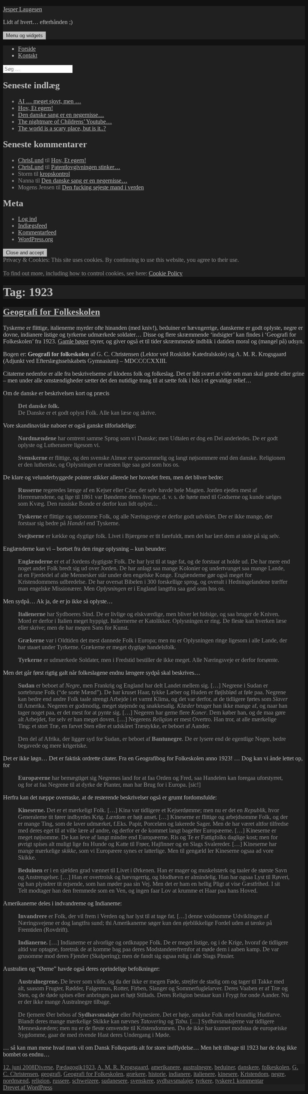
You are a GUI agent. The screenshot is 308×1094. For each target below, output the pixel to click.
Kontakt (27, 55)
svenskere (142, 1080)
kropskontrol (55, 174)
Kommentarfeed (37, 232)
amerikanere (165, 1067)
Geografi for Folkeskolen (51, 312)
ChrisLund (31, 160)
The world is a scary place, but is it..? (62, 128)
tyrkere (204, 1080)
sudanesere (114, 1080)
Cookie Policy (166, 273)
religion (41, 1080)
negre (277, 1074)
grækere (135, 1074)
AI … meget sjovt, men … (49, 101)
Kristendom (254, 1074)
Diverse (44, 1067)
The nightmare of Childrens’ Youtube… (65, 121)
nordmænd (16, 1080)
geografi (50, 1074)
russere (61, 1080)
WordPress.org (35, 239)
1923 (89, 1067)
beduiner (224, 1067)
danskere (248, 1067)
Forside (27, 48)
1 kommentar (247, 1080)
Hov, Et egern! (35, 108)
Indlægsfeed (32, 225)
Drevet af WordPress (27, 1087)
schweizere (85, 1080)
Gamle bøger (73, 341)
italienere (204, 1074)
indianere (179, 1074)
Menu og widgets (24, 35)
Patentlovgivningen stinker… (85, 167)
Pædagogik (69, 1067)
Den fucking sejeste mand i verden (103, 187)
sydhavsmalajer (175, 1080)
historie (157, 1074)
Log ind (27, 219)
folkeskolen (275, 1067)
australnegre (197, 1067)
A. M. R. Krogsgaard (122, 1067)
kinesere (227, 1074)
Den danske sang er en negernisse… (61, 115)
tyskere (223, 1080)
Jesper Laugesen (22, 9)
